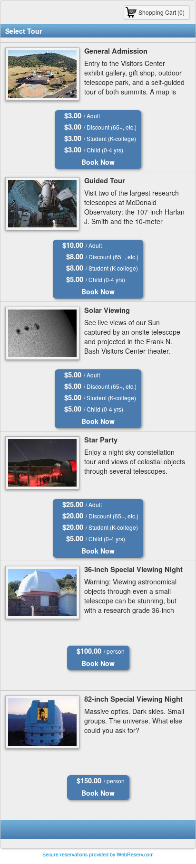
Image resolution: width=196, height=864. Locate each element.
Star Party (101, 440)
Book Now (98, 162)
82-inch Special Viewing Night (133, 699)
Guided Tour (104, 181)
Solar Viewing (107, 310)
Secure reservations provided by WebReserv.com (98, 854)
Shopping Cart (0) (161, 12)
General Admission (115, 51)
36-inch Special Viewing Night (133, 569)
